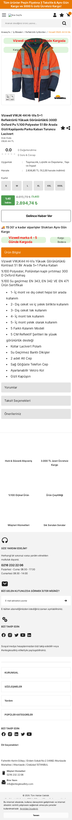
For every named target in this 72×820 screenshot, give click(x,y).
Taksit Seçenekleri (17, 400)
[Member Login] (54, 15)
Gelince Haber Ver (39, 216)
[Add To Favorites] (62, 127)
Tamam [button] (36, 815)
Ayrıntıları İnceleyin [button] (29, 808)
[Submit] (65, 600)
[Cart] (68, 15)
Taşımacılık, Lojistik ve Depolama (44, 162)
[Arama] (64, 23)
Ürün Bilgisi (12, 252)
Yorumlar (10, 387)
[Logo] (15, 15)
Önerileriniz (12, 414)
